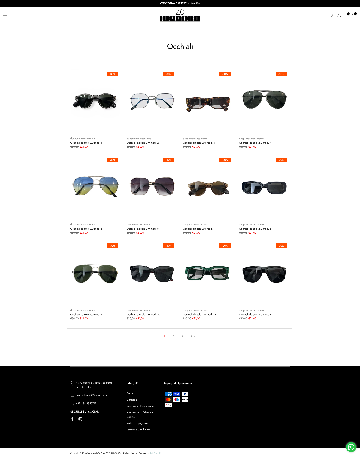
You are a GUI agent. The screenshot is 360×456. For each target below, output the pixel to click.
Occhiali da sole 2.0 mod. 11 (199, 314)
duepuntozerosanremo (82, 138)
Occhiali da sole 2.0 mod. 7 (199, 229)
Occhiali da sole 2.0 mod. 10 (143, 314)
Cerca (130, 393)
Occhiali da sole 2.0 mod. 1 (86, 143)
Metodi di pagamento (138, 423)
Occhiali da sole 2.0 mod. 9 (86, 314)
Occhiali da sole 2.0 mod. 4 (255, 143)
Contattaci (132, 400)
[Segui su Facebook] (72, 419)
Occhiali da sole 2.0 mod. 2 (143, 143)
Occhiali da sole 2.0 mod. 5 (86, 229)
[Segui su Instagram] (80, 419)
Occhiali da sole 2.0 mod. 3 (199, 143)
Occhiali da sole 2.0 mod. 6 (143, 229)
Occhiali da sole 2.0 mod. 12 (255, 314)
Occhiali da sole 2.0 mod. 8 (255, 229)
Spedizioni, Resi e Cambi (141, 406)
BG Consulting (156, 453)
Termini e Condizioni (138, 429)
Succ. (193, 336)
